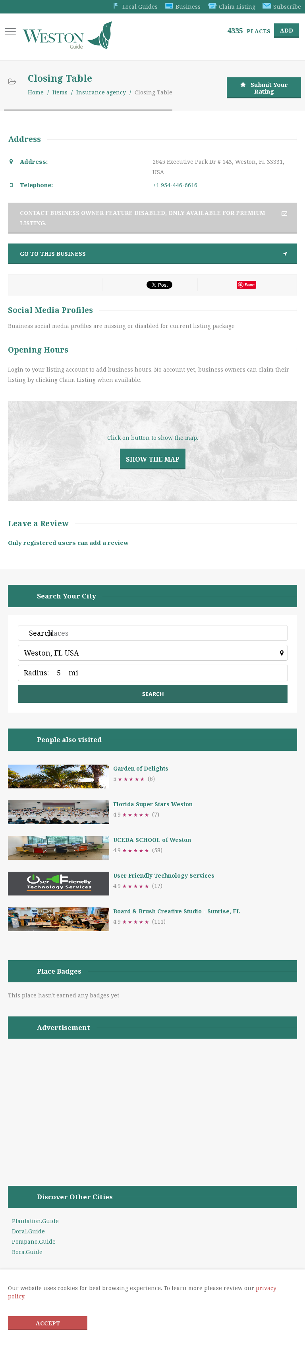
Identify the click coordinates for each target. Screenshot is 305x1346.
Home (36, 92)
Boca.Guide (27, 1252)
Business (188, 6)
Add (286, 30)
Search (41, 633)
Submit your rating (269, 88)
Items (60, 92)
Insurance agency (101, 92)
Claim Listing (237, 6)
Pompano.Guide (34, 1241)
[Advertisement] (152, 1102)
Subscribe (287, 6)
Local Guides (140, 6)
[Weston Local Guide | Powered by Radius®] (67, 46)
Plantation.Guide (35, 1221)
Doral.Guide (28, 1231)
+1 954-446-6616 (174, 185)
